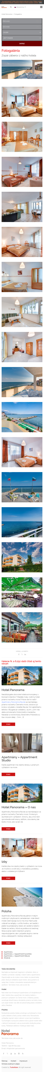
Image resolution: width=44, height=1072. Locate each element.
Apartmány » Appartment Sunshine (18, 954)
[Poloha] (22, 896)
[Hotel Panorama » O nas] (22, 793)
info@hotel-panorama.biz (15, 1048)
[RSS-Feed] (22, 1053)
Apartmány (8, 952)
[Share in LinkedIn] (25, 654)
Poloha (6, 911)
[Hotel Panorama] (22, 675)
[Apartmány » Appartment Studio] (22, 742)
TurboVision (14, 1067)
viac (8, 724)
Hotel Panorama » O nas (19, 807)
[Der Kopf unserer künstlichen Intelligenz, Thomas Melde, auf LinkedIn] (15, 1053)
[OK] (40, 2)
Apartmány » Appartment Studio (19, 759)
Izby (4, 861)
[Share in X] (22, 654)
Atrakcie (7, 958)
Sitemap (4, 1061)
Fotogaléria (18, 14)
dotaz (22, 44)
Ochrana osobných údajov (11, 1064)
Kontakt (13, 1061)
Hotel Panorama (7, 14)
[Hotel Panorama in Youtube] (11, 1053)
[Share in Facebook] (18, 654)
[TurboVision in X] (7, 1053)
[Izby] (22, 847)
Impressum (23, 1061)
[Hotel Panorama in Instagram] (19, 1053)
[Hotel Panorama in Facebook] (3, 1053)
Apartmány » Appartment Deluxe (17, 956)
